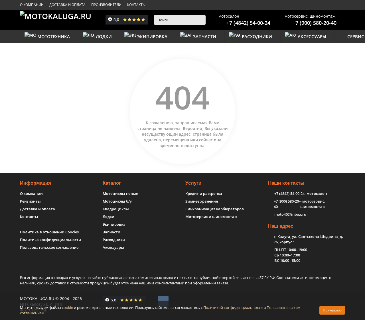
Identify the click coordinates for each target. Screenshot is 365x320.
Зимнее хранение (201, 201)
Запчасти (204, 36)
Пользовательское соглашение (49, 247)
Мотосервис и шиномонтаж (211, 216)
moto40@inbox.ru (290, 214)
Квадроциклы (116, 208)
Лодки (104, 36)
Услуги (193, 183)
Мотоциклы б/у (117, 201)
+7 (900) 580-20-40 (314, 22)
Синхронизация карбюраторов (214, 208)
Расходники (257, 36)
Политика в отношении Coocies (49, 232)
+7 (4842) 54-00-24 (248, 22)
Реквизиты (30, 201)
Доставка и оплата (67, 4)
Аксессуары (312, 36)
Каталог (112, 183)
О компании (32, 4)
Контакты (136, 4)
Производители (106, 4)
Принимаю (332, 310)
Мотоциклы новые (120, 193)
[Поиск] (199, 20)
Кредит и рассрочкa (203, 193)
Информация (35, 183)
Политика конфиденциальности (50, 239)
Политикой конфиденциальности (233, 307)
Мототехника (53, 36)
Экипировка (152, 36)
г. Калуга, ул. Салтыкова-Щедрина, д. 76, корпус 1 (308, 239)
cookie (67, 307)
